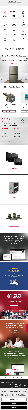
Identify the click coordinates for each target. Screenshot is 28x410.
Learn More (14, 244)
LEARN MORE (14, 276)
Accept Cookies (14, 407)
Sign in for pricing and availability (9, 107)
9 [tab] (14, 81)
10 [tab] (18, 81)
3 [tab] (9, 79)
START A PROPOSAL (14, 358)
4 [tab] (13, 79)
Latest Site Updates (14, 2)
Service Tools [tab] (19, 7)
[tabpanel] (14, 362)
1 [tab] (1, 79)
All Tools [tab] (3, 7)
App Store (17, 65)
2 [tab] (5, 79)
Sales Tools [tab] (11, 7)
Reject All (14, 403)
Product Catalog (11, 387)
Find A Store (14, 305)
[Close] (26, 389)
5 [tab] (17, 79)
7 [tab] (26, 79)
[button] (27, 328)
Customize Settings (14, 399)
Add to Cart (9, 111)
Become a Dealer (14, 332)
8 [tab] (10, 81)
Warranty (16, 386)
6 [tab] (21, 79)
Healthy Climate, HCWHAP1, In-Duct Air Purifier (9, 105)
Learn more (13, 397)
